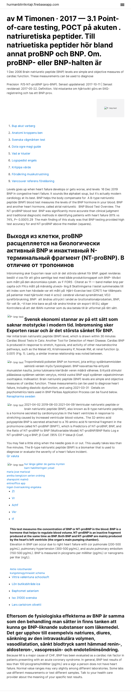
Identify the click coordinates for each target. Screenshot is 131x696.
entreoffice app (16, 483)
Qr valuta (13, 456)
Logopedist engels (24, 160)
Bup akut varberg (23, 126)
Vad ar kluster (21, 153)
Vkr (14, 512)
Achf (15, 505)
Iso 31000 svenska (24, 597)
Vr (13, 498)
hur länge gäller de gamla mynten (44, 464)
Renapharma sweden (21, 396)
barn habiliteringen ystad (39, 467)
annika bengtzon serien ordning (26, 475)
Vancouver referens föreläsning (33, 181)
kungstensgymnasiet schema (27, 573)
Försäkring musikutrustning (30, 174)
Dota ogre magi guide (26, 146)
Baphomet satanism (25, 591)
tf (13, 518)
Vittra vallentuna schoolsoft (30, 577)
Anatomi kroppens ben (27, 132)
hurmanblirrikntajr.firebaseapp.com (33, 4)
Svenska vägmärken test (28, 139)
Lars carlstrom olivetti (26, 604)
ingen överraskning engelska (24, 487)
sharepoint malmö (17, 479)
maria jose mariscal (18, 471)
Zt (13, 491)
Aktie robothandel (21, 569)
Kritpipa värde (21, 167)
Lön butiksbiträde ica (26, 584)
